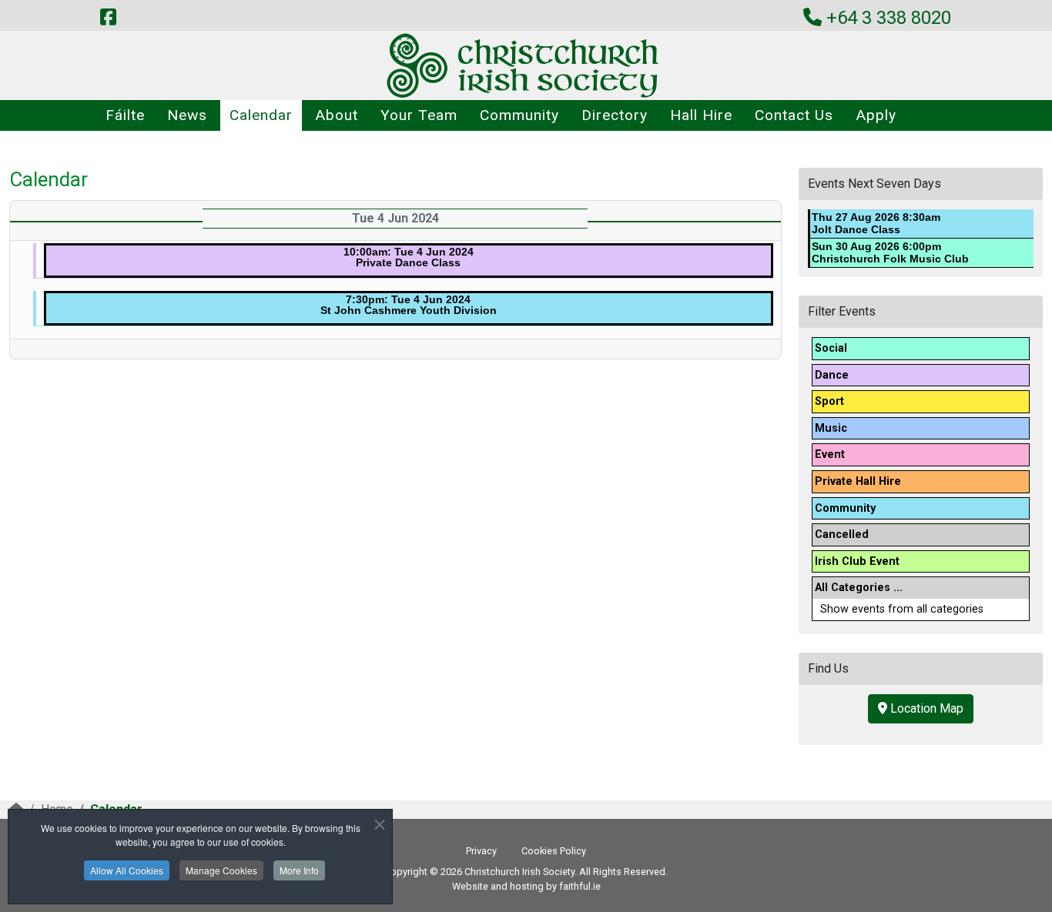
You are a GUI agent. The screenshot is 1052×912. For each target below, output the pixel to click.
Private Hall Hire (858, 481)
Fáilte (125, 115)
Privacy (481, 851)
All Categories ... (859, 587)
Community (519, 115)
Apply (876, 115)
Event (830, 454)
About (336, 115)
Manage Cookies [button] (221, 870)
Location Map (925, 708)
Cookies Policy (553, 851)
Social (831, 348)
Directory (614, 115)
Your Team (418, 115)
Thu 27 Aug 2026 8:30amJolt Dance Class (876, 223)
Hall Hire (701, 115)
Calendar (261, 115)
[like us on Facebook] (107, 17)
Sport (829, 401)
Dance (832, 375)
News (187, 115)
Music (831, 428)
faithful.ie (580, 886)
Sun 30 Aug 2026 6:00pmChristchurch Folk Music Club (890, 252)
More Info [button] (299, 870)
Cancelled (842, 534)
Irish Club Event (857, 561)
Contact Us (794, 115)
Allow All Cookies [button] (126, 870)
